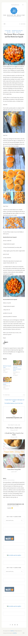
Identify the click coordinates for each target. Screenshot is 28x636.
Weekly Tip (18, 32)
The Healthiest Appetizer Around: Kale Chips (13, 403)
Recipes (9, 32)
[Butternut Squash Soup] (7, 362)
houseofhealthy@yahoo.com (14, 417)
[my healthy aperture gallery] (14, 555)
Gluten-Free (8, 30)
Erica (4, 478)
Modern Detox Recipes (17, 30)
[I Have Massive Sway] (9, 538)
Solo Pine (12, 630)
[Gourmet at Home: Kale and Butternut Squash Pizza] (17, 362)
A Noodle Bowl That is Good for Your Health (14, 434)
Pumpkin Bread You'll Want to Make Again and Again (14, 400)
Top (23, 633)
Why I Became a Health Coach (14, 428)
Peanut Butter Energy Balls (14, 469)
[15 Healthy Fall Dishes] (7, 379)
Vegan (13, 32)
